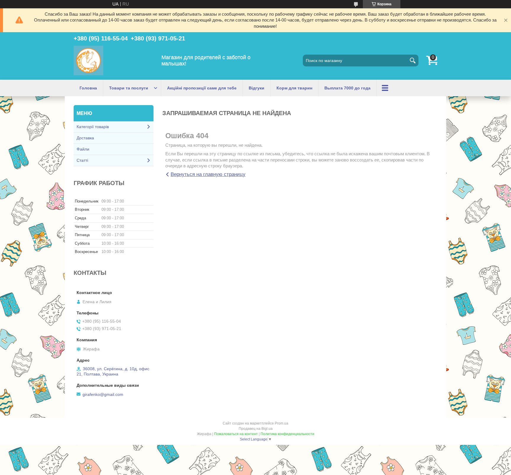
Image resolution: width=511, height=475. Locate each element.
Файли (83, 149)
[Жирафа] (88, 60)
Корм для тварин (294, 88)
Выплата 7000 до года (347, 88)
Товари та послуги (128, 88)
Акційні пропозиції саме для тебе (202, 88)
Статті (82, 160)
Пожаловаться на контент (236, 434)
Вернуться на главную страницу (208, 174)
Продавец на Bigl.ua (256, 429)
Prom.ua (281, 423)
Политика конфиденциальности (287, 434)
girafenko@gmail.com (103, 394)
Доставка (85, 138)
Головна (88, 88)
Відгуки (256, 88)
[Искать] (412, 60)
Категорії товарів (93, 126)
